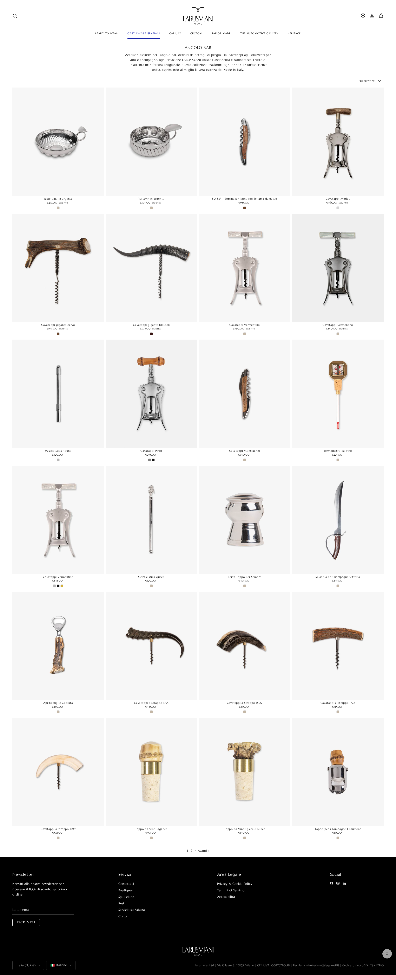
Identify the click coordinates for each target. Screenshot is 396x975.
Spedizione (126, 897)
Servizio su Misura (131, 910)
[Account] (372, 15)
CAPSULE (175, 33)
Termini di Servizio (231, 890)
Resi (121, 903)
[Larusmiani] (198, 16)
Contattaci (126, 884)
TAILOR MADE (221, 33)
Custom (124, 916)
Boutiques (125, 890)
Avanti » (204, 851)
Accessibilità (226, 897)
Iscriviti (26, 922)
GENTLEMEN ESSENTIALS (143, 33)
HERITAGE (294, 33)
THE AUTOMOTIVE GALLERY (259, 33)
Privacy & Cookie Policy (234, 884)
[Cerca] (14, 15)
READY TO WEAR (106, 33)
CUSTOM (196, 33)
